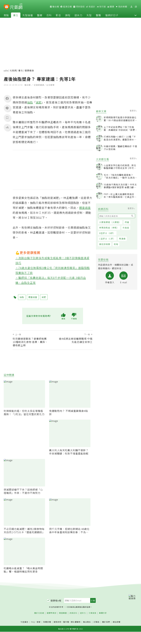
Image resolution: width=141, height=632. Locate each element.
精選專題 (63, 613)
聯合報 (55, 6)
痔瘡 (127, 222)
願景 (111, 6)
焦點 (6, 15)
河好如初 (80, 6)
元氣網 (13, 70)
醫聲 (98, 15)
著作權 (66, 622)
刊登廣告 (24, 622)
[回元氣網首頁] (16, 6)
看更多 (133, 111)
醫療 (39, 15)
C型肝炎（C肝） (107, 238)
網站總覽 (116, 622)
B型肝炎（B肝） (107, 233)
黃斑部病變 (104, 244)
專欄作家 (103, 613)
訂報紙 (96, 622)
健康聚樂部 (51, 613)
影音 (58, 15)
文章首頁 (92, 613)
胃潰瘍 (122, 238)
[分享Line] (7, 108)
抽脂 (30, 102)
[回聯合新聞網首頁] (6, 7)
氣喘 (116, 244)
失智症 (126, 227)
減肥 (39, 102)
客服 (38, 622)
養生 (15, 15)
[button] (135, 15)
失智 (89, 15)
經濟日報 (67, 6)
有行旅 (102, 6)
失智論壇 (27, 15)
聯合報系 (87, 622)
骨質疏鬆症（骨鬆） (109, 227)
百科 (49, 15)
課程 (67, 15)
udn (6, 70)
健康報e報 (56, 600)
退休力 (78, 15)
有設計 (91, 6)
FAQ (33, 622)
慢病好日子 (111, 15)
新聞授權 (47, 622)
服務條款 (57, 622)
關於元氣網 (39, 613)
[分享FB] (7, 98)
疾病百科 (73, 613)
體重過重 (85, 208)
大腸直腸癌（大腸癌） (110, 222)
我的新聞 (122, 6)
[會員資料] (131, 7)
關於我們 (106, 622)
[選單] (135, 7)
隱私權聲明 (75, 622)
